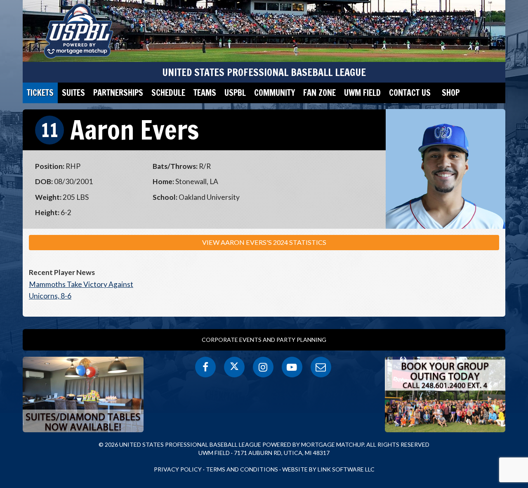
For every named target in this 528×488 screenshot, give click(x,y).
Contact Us (410, 93)
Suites (73, 93)
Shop (451, 93)
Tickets (40, 93)
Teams (204, 93)
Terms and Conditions (242, 469)
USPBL (235, 93)
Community (274, 93)
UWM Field (362, 93)
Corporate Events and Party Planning (264, 339)
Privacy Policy (178, 469)
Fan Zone (319, 93)
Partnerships (118, 93)
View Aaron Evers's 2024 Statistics (264, 242)
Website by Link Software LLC (328, 469)
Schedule (168, 93)
